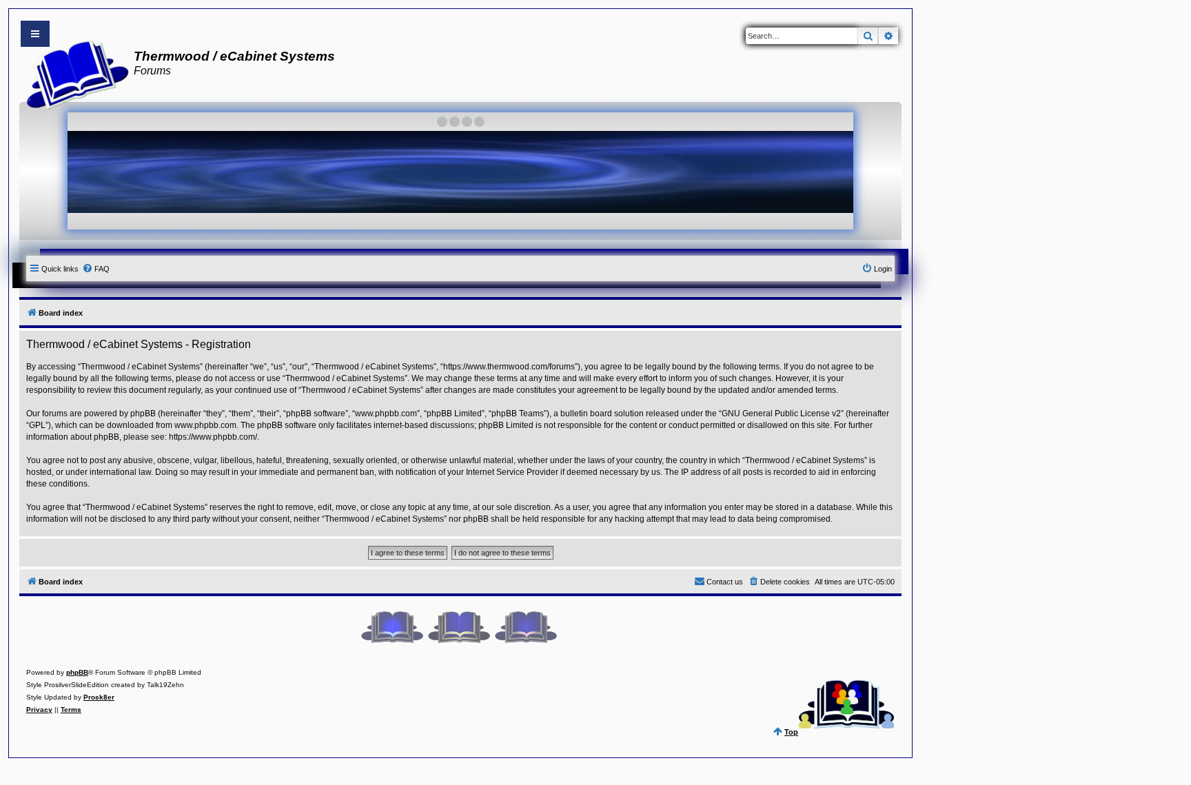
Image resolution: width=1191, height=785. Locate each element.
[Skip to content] (35, 34)
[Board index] (73, 73)
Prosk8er (98, 697)
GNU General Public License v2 (781, 413)
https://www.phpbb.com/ (213, 437)
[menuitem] (96, 269)
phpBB (77, 672)
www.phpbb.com (205, 425)
